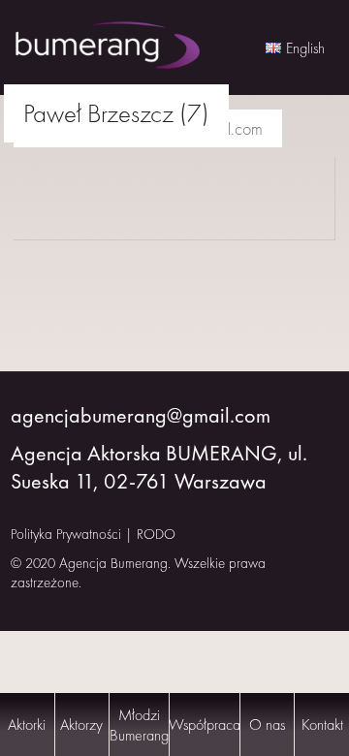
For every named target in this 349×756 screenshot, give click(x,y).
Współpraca (204, 724)
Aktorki (27, 724)
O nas (267, 724)
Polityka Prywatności (66, 534)
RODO (156, 534)
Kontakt (322, 724)
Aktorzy (81, 724)
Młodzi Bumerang (139, 725)
